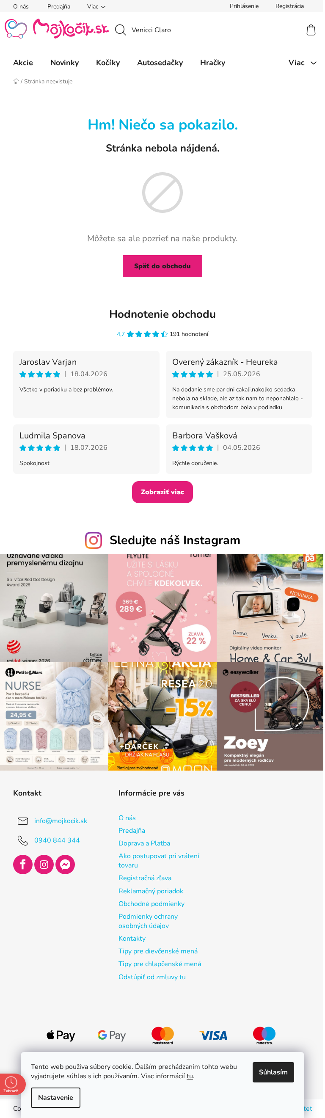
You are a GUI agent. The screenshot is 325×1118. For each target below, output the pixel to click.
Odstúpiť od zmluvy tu (152, 977)
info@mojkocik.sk (60, 821)
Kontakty (132, 938)
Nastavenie (55, 1097)
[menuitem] (23, 62)
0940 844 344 (57, 840)
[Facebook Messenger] (65, 864)
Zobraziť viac (162, 492)
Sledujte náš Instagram (175, 540)
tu (190, 1076)
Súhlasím (273, 1072)
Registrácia (289, 6)
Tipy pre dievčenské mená (158, 951)
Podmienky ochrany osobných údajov (148, 921)
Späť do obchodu (162, 266)
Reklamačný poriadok (150, 891)
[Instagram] (44, 864)
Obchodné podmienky (151, 904)
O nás (21, 7)
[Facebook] (23, 864)
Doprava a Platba (144, 843)
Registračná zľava (144, 878)
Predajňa (58, 7)
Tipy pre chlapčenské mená (159, 964)
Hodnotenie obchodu (162, 314)
